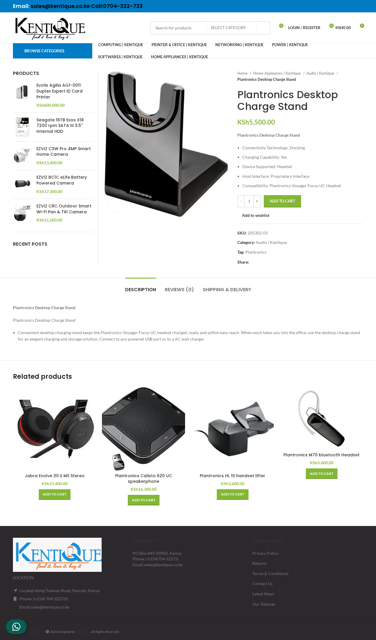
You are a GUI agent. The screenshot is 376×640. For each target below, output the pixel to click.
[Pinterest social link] (344, 6)
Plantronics (255, 251)
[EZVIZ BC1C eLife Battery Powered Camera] (22, 184)
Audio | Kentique (320, 73)
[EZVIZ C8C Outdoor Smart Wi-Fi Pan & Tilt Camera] (22, 213)
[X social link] (336, 6)
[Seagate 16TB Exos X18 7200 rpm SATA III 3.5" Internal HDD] (22, 127)
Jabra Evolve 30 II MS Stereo (55, 476)
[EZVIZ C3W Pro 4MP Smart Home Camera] (22, 156)
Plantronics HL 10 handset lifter (232, 476)
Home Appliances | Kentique (277, 73)
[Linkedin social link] (351, 6)
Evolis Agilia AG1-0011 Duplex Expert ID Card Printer (59, 91)
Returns (259, 563)
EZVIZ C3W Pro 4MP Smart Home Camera (63, 152)
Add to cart (282, 201)
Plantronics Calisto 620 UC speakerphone (143, 479)
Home (243, 73)
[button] (54, 494)
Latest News (263, 593)
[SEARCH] (263, 28)
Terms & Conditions (270, 573)
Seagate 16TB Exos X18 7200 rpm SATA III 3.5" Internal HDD (60, 125)
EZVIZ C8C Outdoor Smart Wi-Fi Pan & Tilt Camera (63, 209)
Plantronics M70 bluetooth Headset (321, 455)
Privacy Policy (265, 553)
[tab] (140, 287)
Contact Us (262, 583)
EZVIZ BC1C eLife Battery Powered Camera (61, 180)
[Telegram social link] (359, 6)
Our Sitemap (263, 604)
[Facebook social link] (329, 6)
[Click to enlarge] (114, 205)
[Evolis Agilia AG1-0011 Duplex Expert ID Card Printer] (22, 95)
